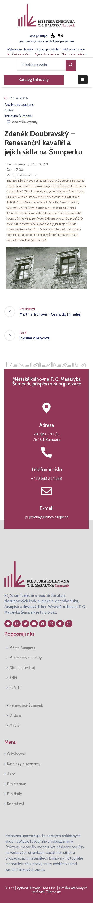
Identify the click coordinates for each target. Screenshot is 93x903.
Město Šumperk (22, 648)
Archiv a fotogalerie (19, 104)
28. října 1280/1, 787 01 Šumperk (46, 437)
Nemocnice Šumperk (26, 705)
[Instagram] (17, 623)
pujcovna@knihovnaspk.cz (46, 517)
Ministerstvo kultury (25, 658)
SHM (13, 677)
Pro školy (14, 794)
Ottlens (15, 715)
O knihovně (16, 754)
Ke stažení (15, 804)
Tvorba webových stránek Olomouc (60, 890)
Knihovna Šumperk (18, 116)
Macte (14, 725)
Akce (11, 774)
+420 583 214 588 (46, 478)
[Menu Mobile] (83, 79)
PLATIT (15, 687)
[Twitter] (25, 623)
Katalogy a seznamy (23, 764)
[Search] (71, 65)
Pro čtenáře (16, 784)
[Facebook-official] (8, 623)
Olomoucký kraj (22, 668)
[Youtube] (34, 623)
